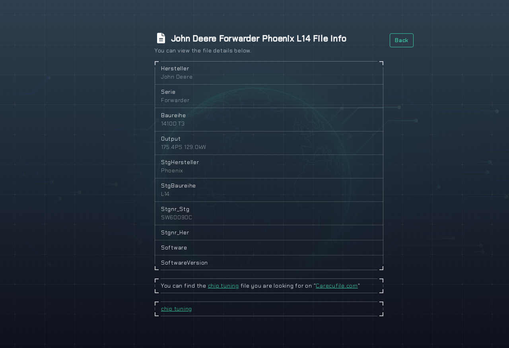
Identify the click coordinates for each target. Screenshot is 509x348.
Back (401, 40)
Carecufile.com (337, 285)
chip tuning (223, 285)
